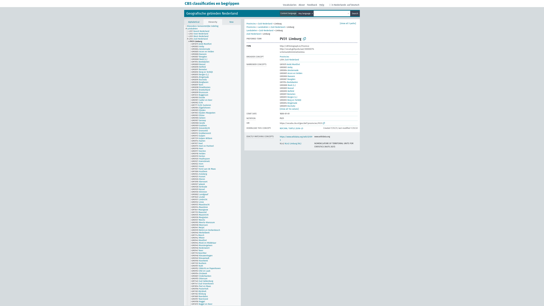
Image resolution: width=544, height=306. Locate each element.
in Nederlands (339, 5)
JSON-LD (299, 128)
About (302, 5)
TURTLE (291, 128)
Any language (304, 13)
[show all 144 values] (289, 109)
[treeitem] (204, 26)
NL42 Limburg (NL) (290, 143)
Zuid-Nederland (265, 24)
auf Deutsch (353, 5)
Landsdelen (263, 27)
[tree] (212, 165)
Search (355, 13)
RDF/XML (284, 128)
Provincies (251, 24)
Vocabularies (289, 5)
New (231, 22)
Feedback (312, 5)
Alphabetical (193, 22)
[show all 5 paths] (348, 23)
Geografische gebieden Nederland (212, 13)
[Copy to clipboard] (304, 39)
